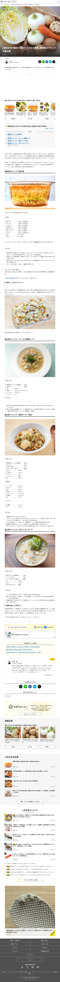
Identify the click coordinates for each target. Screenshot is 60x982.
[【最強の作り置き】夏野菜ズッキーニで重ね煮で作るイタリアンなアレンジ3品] (33, 107)
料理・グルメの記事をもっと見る (30, 801)
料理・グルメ (7, 4)
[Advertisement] (30, 87)
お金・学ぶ (45, 944)
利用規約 (25, 971)
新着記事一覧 (45, 951)
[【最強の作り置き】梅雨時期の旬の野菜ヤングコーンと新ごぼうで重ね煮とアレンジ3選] (21, 107)
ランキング (15, 951)
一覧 (31, 118)
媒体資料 (29, 973)
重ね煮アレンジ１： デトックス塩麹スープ (19, 138)
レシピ (8, 696)
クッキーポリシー (49, 971)
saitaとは (30, 955)
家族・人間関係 (14, 940)
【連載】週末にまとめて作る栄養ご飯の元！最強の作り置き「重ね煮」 (27, 126)
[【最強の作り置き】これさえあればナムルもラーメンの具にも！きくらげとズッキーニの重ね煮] (44, 107)
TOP (2, 4)
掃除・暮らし (45, 940)
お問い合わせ (4, 971)
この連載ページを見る (48, 128)
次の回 (47, 118)
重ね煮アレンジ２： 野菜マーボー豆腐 (18, 140)
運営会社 (55, 971)
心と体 (15, 947)
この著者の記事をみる (49, 674)
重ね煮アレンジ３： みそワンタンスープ (18, 143)
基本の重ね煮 (9, 278)
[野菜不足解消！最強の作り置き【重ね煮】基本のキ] (10, 107)
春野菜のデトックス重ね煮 (15, 134)
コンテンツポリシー (32, 971)
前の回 (13, 118)
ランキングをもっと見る (31, 880)
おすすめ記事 (20, 971)
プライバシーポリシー (41, 971)
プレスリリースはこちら (12, 971)
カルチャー (45, 947)
